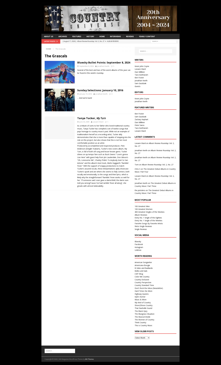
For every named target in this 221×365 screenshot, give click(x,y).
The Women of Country (144, 319)
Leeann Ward (98, 122)
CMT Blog (139, 274)
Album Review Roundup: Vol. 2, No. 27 (157, 164)
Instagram (139, 247)
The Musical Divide (142, 317)
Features (76, 36)
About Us (48, 36)
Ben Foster (139, 77)
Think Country (140, 322)
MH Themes (89, 359)
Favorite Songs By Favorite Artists (149, 223)
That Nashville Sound (143, 308)
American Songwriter (143, 262)
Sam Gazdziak (140, 83)
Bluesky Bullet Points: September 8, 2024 (103, 62)
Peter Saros (139, 125)
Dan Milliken (140, 72)
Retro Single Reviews (143, 226)
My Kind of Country (143, 302)
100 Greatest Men (142, 206)
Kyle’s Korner (140, 297)
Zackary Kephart (141, 119)
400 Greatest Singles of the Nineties (149, 212)
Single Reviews (141, 229)
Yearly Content (147, 36)
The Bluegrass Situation (144, 314)
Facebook (139, 244)
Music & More (140, 299)
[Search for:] (163, 41)
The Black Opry (141, 311)
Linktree (138, 250)
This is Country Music (143, 325)
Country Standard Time (144, 285)
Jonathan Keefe (103, 66)
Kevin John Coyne (142, 66)
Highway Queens (142, 294)
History (90, 36)
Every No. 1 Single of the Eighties (148, 217)
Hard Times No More (143, 291)
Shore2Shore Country (143, 305)
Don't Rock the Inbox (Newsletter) (149, 288)
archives (62, 36)
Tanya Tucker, (91, 118)
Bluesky (138, 241)
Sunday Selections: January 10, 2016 (100, 90)
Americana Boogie (142, 265)
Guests (137, 86)
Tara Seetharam (141, 75)
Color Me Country (142, 276)
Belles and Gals (141, 271)
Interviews (115, 36)
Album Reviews (141, 215)
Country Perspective (143, 282)
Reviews (130, 36)
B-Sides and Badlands (144, 268)
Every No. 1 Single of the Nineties (148, 220)
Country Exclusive (142, 279)
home (102, 36)
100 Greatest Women (143, 209)
